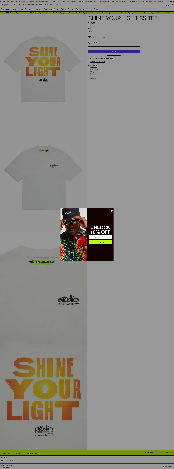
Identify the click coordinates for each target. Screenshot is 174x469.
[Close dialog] (111, 210)
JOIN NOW (100, 242)
